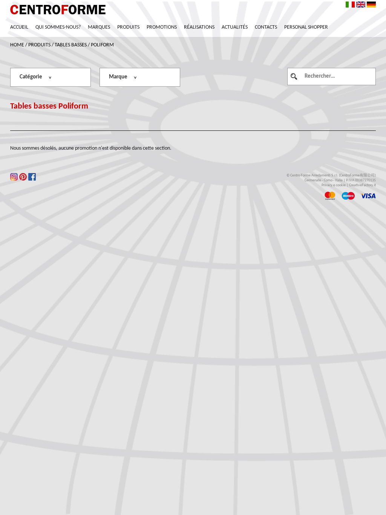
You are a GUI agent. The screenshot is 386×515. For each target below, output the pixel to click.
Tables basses (71, 45)
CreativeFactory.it (362, 185)
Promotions (162, 27)
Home (17, 45)
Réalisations (199, 27)
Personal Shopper (306, 27)
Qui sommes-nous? (58, 27)
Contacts (266, 27)
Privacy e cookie (334, 185)
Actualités (235, 27)
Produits (128, 27)
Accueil (19, 27)
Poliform (102, 45)
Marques (99, 27)
